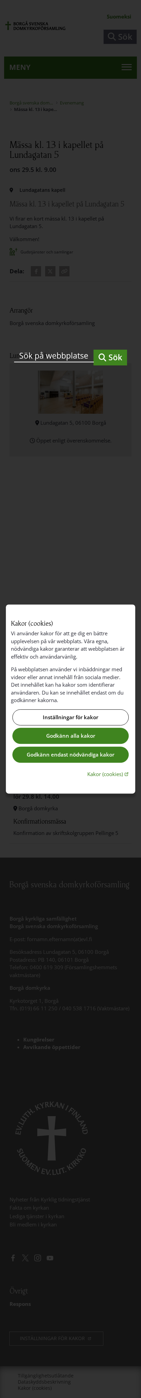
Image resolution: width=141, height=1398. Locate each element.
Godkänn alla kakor (70, 736)
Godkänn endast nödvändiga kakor (70, 754)
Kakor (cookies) (108, 773)
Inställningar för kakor (70, 717)
